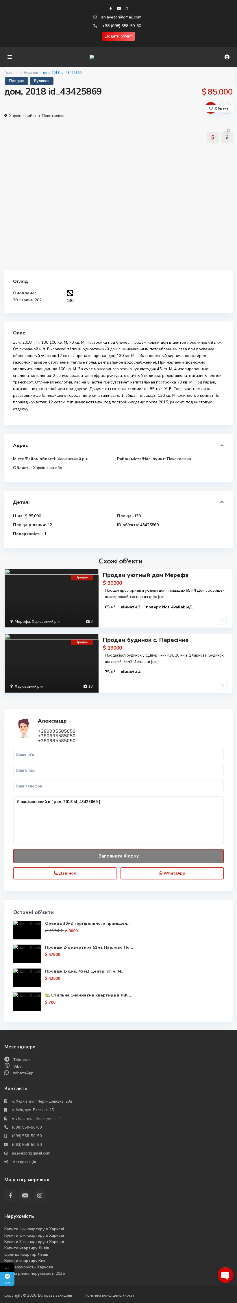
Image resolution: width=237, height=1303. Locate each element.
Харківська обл (47, 468)
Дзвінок (67, 873)
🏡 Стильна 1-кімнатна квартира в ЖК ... (88, 995)
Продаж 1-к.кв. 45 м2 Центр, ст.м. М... (85, 971)
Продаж (16, 81)
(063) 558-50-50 (27, 1144)
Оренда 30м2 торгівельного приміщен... (88, 923)
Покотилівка (54, 116)
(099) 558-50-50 (27, 1136)
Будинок (31, 72)
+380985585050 (56, 741)
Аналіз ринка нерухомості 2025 (34, 1273)
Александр (52, 720)
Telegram (22, 1060)
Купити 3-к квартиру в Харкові (34, 1241)
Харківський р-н (24, 116)
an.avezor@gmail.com (121, 17)
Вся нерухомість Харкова (28, 1267)
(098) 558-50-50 (27, 1127)
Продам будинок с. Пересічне (146, 640)
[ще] (162, 596)
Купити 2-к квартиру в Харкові (34, 1235)
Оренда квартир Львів (26, 1254)
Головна (11, 72)
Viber (18, 1066)
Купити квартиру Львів (26, 1248)
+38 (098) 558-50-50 (121, 26)
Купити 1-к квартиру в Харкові (34, 1229)
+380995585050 (56, 731)
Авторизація (24, 1162)
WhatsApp (173, 873)
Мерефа (22, 621)
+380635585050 (56, 736)
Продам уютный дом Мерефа (145, 575)
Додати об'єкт (118, 36)
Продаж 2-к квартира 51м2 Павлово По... (89, 947)
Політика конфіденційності (109, 1295)
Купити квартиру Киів (25, 1260)
